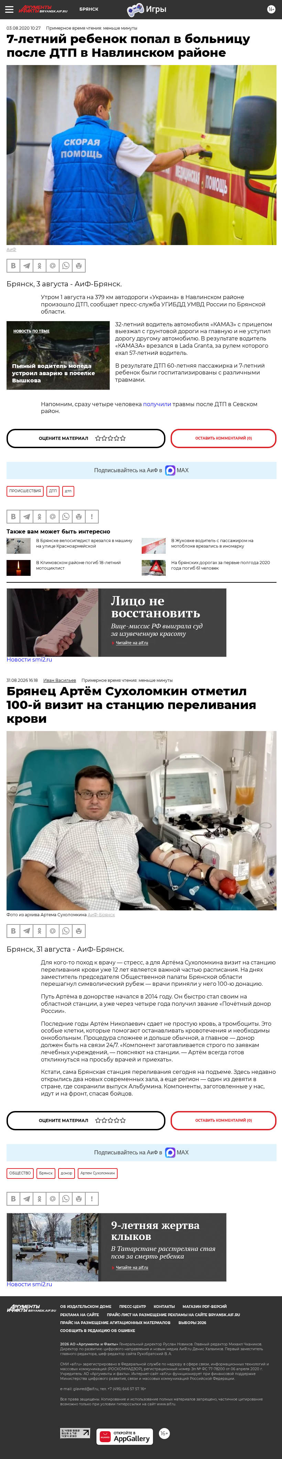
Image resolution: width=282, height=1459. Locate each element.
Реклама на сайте (79, 1315)
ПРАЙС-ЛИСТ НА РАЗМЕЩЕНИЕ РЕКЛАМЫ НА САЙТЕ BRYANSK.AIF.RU (173, 1315)
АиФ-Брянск (101, 914)
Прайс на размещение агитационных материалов (115, 1323)
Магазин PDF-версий (205, 1306)
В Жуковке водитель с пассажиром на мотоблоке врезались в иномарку (212, 543)
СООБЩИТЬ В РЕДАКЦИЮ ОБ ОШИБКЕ (97, 1331)
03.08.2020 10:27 (24, 28)
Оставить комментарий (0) (223, 438)
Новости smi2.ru (29, 659)
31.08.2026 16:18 (22, 680)
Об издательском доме (85, 1306)
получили (157, 404)
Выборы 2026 (192, 1323)
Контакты (164, 1306)
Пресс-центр (132, 1306)
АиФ (11, 249)
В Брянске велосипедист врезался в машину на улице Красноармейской (84, 543)
